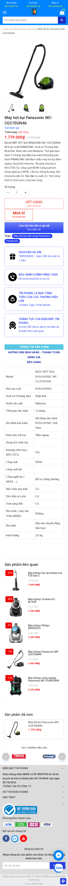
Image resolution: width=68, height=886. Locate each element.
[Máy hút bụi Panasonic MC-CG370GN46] (17, 729)
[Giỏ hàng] (61, 13)
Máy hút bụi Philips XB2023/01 (39, 627)
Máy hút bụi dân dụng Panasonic (32, 235)
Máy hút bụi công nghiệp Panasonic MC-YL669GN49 (43, 679)
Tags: (8, 235)
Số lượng (10, 186)
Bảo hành (34, 362)
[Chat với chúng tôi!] (58, 855)
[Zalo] (14, 838)
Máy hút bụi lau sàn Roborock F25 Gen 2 (45, 574)
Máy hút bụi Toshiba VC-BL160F (42, 600)
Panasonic (12, 241)
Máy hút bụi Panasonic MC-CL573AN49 (43, 653)
